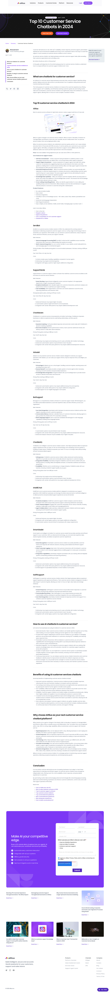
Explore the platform (42, 215)
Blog (97, 966)
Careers (98, 963)
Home (7, 43)
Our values (99, 968)
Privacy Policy (100, 974)
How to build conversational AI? (45, 800)
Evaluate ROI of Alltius (42, 218)
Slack (87, 963)
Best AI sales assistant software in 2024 (47, 789)
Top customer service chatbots (44, 793)
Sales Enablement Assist (72, 963)
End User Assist (69, 966)
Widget (87, 960)
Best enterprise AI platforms (44, 798)
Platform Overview (70, 960)
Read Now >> (9, 898)
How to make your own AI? (43, 787)
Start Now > (88, 3)
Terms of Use (100, 976)
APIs (86, 966)
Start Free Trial (47, 33)
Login (80, 3)
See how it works (62, 33)
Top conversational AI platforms (45, 794)
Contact (99, 971)
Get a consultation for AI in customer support (49, 216)
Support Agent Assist (71, 968)
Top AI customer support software (45, 791)
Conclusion (10, 81)
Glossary (13, 43)
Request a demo (40, 213)
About (98, 960)
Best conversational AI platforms (45, 796)
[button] (33, 3)
